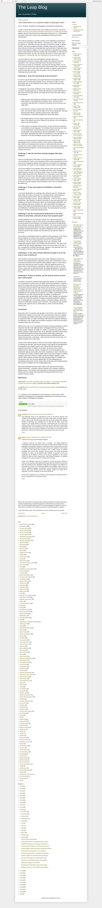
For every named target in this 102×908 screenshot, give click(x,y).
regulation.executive (25, 741)
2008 (21, 887)
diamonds (22, 756)
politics (21, 601)
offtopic (21, 731)
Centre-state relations (25, 764)
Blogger (58, 898)
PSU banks (23, 650)
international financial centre (27, 562)
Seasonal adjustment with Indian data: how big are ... (35, 855)
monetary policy (24, 528)
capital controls (24, 530)
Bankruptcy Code (29, 326)
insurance (22, 747)
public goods (61, 406)
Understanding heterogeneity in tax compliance (33, 851)
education (22, 670)
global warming (24, 758)
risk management (24, 648)
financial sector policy (25, 524)
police (21, 682)
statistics (22, 772)
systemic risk (23, 693)
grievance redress (24, 727)
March (23, 832)
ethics (21, 605)
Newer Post (22, 513)
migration (22, 705)
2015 (21, 870)
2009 (21, 884)
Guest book (76, 276)
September (24, 818)
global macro (23, 591)
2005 (21, 894)
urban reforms (23, 656)
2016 (21, 809)
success (22, 733)
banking (22, 546)
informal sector (23, 652)
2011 (21, 880)
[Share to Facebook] (32, 404)
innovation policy (24, 723)
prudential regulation (25, 695)
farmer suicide (23, 737)
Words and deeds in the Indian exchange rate (78, 260)
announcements (24, 532)
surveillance (23, 709)
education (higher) (24, 617)
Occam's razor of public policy (29, 839)
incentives (22, 638)
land (56, 406)
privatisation (23, 668)
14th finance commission (26, 774)
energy (21, 607)
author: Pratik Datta (78, 161)
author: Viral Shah (78, 213)
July (22, 823)
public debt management (26, 697)
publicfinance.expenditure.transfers (29, 621)
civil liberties (23, 688)
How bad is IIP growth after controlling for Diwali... (34, 858)
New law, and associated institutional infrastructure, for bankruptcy (42, 31)
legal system (23, 526)
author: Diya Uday (78, 102)
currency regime (24, 534)
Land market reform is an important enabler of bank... (35, 841)
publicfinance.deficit (25, 597)
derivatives (22, 542)
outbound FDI (23, 721)
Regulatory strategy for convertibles (30, 862)
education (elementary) (26, 672)
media (21, 686)
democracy (22, 548)
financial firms (23, 560)
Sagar (23, 437)
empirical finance (24, 644)
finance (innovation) (25, 611)
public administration (25, 575)
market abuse (23, 768)
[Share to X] (31, 404)
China (21, 566)
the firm (22, 550)
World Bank (23, 725)
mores (21, 715)
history (21, 625)
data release (23, 713)
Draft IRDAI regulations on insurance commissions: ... (35, 844)
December (24, 811)
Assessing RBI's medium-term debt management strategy (36, 848)
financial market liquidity (26, 577)
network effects (24, 760)
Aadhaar (22, 735)
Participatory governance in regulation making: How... (35, 853)
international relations (25, 627)
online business (24, 749)
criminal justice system (26, 711)
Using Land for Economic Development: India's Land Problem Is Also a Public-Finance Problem (78, 288)
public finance (23, 678)
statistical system (24, 552)
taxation (22, 743)
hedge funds (23, 729)
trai (20, 780)
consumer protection (25, 603)
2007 (21, 889)
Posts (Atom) (75, 37)
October (23, 816)
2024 (21, 791)
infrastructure (23, 583)
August (23, 821)
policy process (23, 538)
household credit (24, 745)
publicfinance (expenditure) (27, 569)
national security (24, 739)
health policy (23, 615)
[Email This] (28, 404)
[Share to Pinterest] (34, 404)
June (22, 825)
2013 (21, 875)
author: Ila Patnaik (78, 116)
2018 (21, 805)
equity (21, 558)
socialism (22, 573)
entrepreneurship (24, 676)
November (24, 814)
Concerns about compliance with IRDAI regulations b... (35, 846)
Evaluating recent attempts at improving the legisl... (34, 865)
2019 (21, 802)
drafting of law (23, 623)
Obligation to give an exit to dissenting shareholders (34, 867)
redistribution (23, 666)
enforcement (23, 719)
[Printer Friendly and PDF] (23, 404)
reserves (22, 684)
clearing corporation (25, 701)
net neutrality (23, 778)
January (23, 837)
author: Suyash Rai (78, 210)
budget (21, 766)
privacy (21, 654)
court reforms (23, 664)
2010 (21, 882)
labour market (23, 632)
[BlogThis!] (29, 404)
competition (23, 587)
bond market (23, 564)
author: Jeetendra (78, 120)
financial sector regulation (26, 595)
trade (21, 593)
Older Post (64, 513)
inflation (22, 554)
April (22, 830)
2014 (21, 873)
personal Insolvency (25, 770)
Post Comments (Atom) (31, 516)
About (75, 24)
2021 (21, 798)
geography (22, 690)
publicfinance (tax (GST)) (26, 674)
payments (22, 646)
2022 (21, 795)
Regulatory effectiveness (26, 658)
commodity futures (24, 642)
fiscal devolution (24, 776)
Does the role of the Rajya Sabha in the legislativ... (34, 860)
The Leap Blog (32, 7)
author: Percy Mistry (78, 147)
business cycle (23, 556)
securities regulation (25, 540)
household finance (24, 680)
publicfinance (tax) (24, 609)
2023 (21, 793)
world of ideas (23, 579)
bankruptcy (34, 406)
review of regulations (25, 634)
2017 (21, 807)
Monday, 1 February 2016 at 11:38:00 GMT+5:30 (38, 437)
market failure (23, 660)
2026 (21, 786)
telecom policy (23, 762)
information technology (49, 406)
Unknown (24, 414)
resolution (22, 707)
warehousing (23, 753)
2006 (21, 891)
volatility (22, 699)
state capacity (23, 640)
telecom (22, 636)
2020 (21, 800)
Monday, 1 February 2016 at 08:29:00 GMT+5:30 (40, 414)
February (23, 835)
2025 (21, 788)
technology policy (24, 662)
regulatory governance (26, 599)
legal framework (24, 613)
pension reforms (24, 581)
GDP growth (23, 544)
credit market (40, 406)
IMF (21, 717)
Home (43, 513)
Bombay (22, 629)
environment (23, 703)
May (22, 828)
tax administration (24, 751)
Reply (23, 432)
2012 (21, 877)
